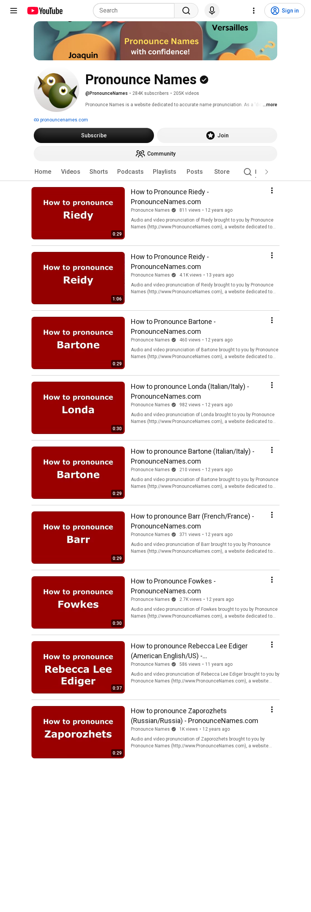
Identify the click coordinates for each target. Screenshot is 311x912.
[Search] (186, 10)
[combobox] (136, 10)
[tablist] (155, 172)
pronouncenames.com (63, 120)
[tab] (43, 172)
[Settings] (253, 10)
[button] (267, 172)
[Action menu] (272, 190)
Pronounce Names (150, 210)
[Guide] (13, 10)
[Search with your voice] (212, 10)
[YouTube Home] (44, 10)
